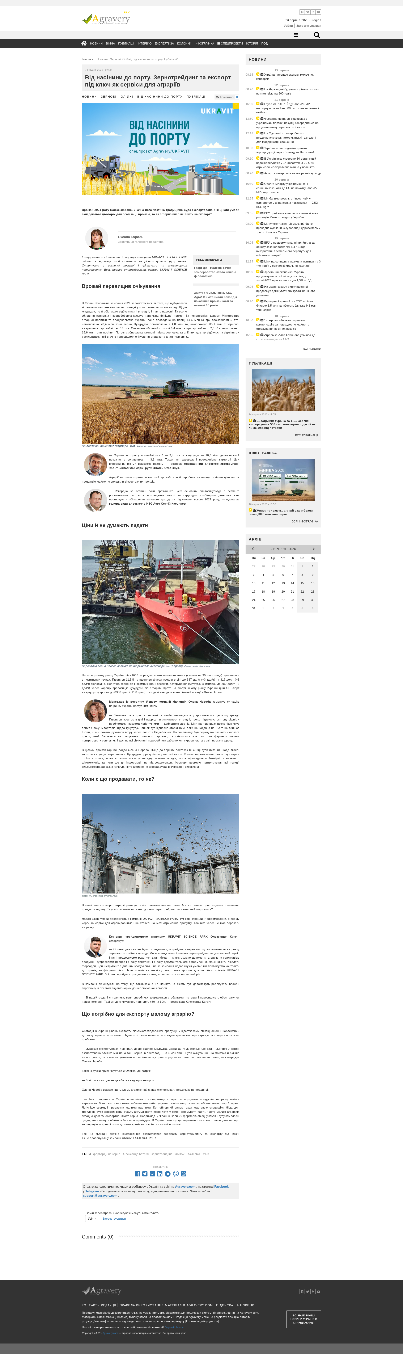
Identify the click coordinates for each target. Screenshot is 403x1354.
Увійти (288, 25)
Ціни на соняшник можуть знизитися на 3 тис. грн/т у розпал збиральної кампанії (288, 263)
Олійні (127, 96)
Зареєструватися (308, 25)
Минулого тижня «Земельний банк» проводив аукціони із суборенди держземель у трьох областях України (288, 228)
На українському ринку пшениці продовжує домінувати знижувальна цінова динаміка (285, 291)
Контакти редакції (99, 1305)
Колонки (184, 43)
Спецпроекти (231, 43)
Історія (252, 43)
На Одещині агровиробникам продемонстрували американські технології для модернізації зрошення (286, 137)
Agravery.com (110, 1333)
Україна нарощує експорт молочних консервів (285, 76)
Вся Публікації (306, 435)
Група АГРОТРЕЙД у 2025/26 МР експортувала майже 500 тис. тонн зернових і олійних (287, 108)
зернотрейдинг (162, 1154)
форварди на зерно (106, 1154)
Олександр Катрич (136, 1154)
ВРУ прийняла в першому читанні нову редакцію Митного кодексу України (287, 215)
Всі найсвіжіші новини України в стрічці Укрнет (303, 1319)
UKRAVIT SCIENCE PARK (192, 1154)
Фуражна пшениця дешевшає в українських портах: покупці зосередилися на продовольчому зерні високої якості (287, 123)
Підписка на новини (235, 1305)
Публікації (126, 43)
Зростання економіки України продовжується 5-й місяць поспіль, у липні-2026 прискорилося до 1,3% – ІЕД (283, 276)
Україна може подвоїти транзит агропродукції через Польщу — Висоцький (285, 150)
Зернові (108, 96)
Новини (96, 43)
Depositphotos (174, 1327)
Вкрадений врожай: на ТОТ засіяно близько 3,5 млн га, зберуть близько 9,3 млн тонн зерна (286, 305)
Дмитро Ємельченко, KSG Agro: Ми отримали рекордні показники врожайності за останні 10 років (215, 299)
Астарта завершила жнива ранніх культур (292, 173)
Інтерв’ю (144, 43)
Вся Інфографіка (305, 521)
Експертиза (164, 43)
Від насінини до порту (160, 96)
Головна (87, 59)
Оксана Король (130, 237)
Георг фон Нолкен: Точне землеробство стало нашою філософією (215, 272)
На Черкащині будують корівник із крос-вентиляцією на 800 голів (287, 91)
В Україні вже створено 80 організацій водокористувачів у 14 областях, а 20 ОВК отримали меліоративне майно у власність (286, 163)
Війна (110, 43)
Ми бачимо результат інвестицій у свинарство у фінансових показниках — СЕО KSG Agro (287, 203)
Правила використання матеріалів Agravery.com (166, 1305)
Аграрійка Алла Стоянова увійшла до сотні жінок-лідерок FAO (285, 337)
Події (265, 43)
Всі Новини (312, 348)
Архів (255, 539)
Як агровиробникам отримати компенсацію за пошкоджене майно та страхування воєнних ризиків (282, 324)
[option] (160, 152)
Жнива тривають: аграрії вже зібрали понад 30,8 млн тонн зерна (281, 512)
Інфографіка (204, 43)
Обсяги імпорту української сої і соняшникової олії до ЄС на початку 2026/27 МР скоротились (287, 188)
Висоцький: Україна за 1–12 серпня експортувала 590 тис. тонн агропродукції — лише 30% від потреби (282, 424)
